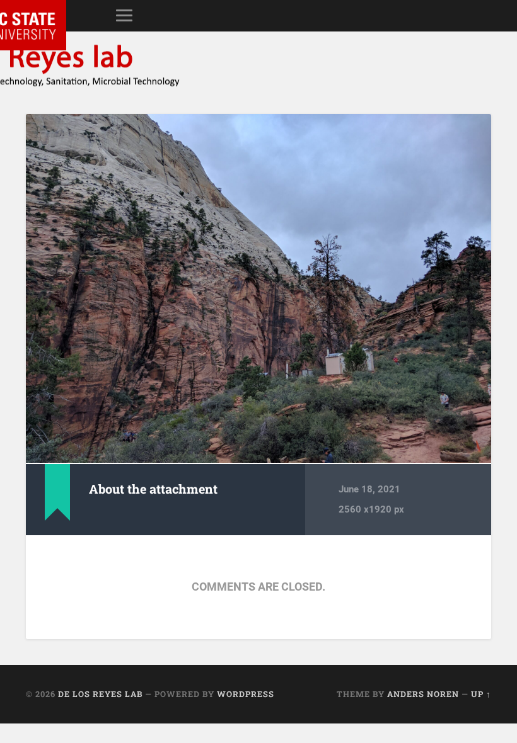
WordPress (245, 694)
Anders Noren (423, 694)
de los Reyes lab (100, 694)
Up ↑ (481, 694)
